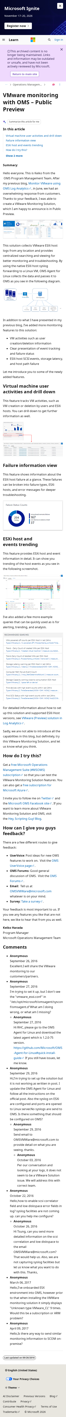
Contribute (9, 1401)
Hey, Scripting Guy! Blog (24, 819)
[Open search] (49, 39)
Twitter (46, 798)
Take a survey (30, 901)
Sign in (58, 39)
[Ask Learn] (54, 85)
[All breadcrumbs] (6, 85)
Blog (52, 1396)
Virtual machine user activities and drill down (34, 135)
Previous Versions (34, 1396)
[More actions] (60, 85)
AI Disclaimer (11, 1396)
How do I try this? (16, 150)
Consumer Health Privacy (18, 1406)
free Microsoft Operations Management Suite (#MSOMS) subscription (25, 770)
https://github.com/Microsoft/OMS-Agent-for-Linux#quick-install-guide (38, 1053)
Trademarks (10, 1412)
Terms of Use (49, 1406)
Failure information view (21, 140)
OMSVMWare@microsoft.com (31, 891)
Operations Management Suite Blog (28, 84)
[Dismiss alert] (60, 6)
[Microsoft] (33, 39)
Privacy (25, 1401)
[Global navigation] (3, 39)
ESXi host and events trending (24, 145)
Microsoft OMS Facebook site (28, 803)
